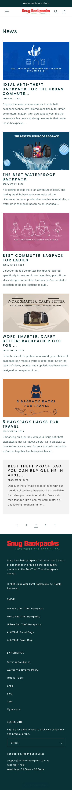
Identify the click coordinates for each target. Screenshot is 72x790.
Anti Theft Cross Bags (20, 640)
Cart (9, 701)
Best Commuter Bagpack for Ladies (33, 257)
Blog (9, 693)
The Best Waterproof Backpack (29, 176)
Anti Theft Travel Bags (20, 632)
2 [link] (36, 525)
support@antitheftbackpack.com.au (28, 760)
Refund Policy (15, 678)
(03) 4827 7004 (16, 765)
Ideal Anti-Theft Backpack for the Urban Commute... (33, 89)
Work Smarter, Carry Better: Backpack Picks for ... (32, 341)
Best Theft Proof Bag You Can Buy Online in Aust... (35, 470)
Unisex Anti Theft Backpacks (24, 624)
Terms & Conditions (18, 662)
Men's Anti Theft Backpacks (23, 616)
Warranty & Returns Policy (22, 670)
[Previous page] (17, 525)
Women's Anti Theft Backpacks (25, 608)
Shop (10, 685)
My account (14, 709)
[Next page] (55, 525)
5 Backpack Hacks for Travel (31, 424)
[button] (7, 11)
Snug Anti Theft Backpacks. (33, 584)
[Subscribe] (61, 743)
